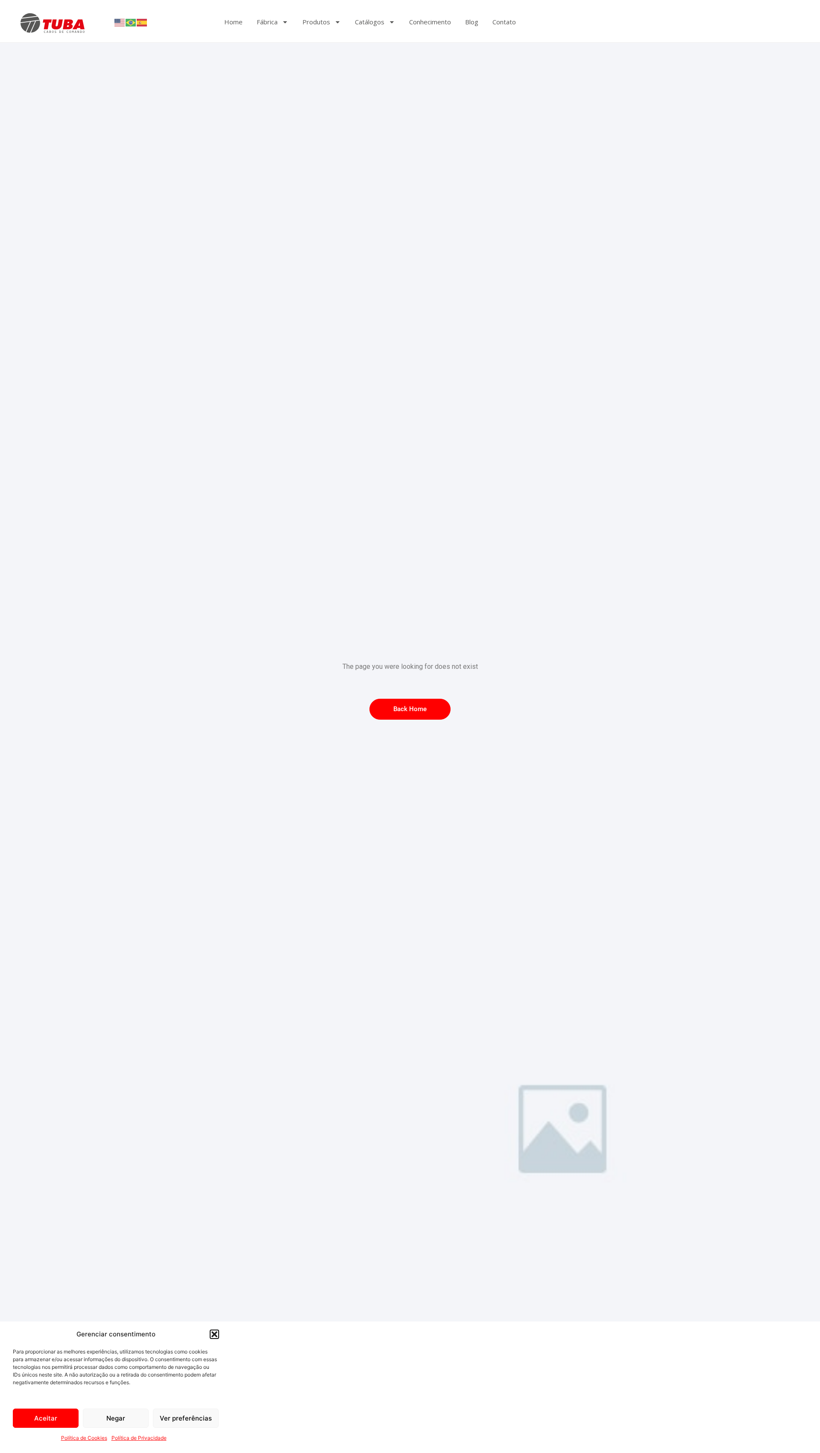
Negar (115, 1418)
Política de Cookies (84, 1438)
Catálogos (369, 22)
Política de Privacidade (139, 1438)
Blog (471, 22)
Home (233, 22)
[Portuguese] (131, 22)
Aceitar (45, 1418)
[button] (214, 1334)
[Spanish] (142, 22)
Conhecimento (430, 22)
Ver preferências (186, 1418)
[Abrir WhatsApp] (798, 1431)
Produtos (316, 22)
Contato (504, 22)
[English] (120, 22)
